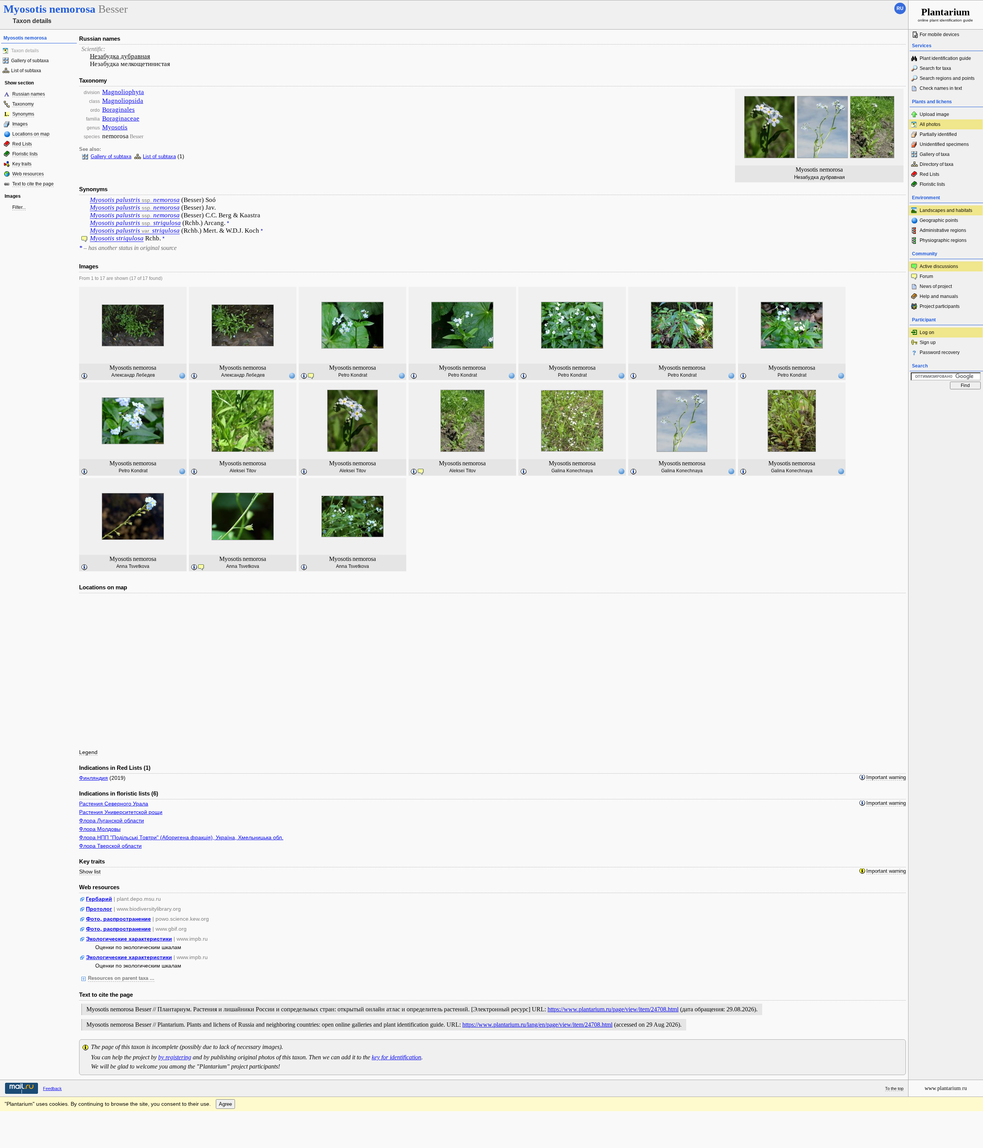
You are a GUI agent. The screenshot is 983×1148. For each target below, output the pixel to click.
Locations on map (31, 134)
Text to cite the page (33, 184)
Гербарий (99, 899)
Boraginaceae (120, 118)
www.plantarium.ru (946, 1088)
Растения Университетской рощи (120, 812)
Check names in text (941, 88)
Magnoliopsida (122, 100)
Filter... (19, 207)
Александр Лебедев (133, 375)
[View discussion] (84, 240)
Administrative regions (943, 230)
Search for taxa (935, 68)
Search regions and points (947, 78)
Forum (926, 276)
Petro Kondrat (352, 375)
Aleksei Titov (243, 470)
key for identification (396, 1057)
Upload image (934, 114)
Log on (927, 332)
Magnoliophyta (123, 92)
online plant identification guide (945, 14)
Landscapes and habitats (946, 210)
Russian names (28, 94)
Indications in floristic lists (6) (118, 793)
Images (20, 124)
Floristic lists (25, 154)
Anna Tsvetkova (132, 566)
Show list (90, 871)
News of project (936, 286)
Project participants (940, 306)
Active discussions (939, 266)
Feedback (52, 1088)
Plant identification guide (945, 58)
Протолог (99, 909)
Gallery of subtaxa (30, 60)
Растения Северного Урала (113, 804)
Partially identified (938, 134)
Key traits (21, 164)
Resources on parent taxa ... (121, 978)
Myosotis (114, 127)
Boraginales (118, 109)
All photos (930, 124)
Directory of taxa (936, 164)
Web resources (28, 174)
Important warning (886, 777)
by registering (174, 1057)
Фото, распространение (118, 919)
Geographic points (939, 220)
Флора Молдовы (100, 829)
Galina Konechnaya (572, 470)
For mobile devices (939, 34)
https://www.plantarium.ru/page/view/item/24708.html (613, 1009)
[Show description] (84, 376)
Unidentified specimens (944, 144)
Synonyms (23, 114)
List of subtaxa (26, 70)
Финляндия (93, 778)
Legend (88, 752)
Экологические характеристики (129, 939)
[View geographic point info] (182, 375)
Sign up (928, 342)
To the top (894, 1088)
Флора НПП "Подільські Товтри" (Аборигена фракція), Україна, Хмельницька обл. (181, 837)
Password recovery (940, 352)
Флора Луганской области (111, 820)
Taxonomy (23, 104)
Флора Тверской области (110, 846)
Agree (225, 1104)
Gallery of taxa (935, 154)
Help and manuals (939, 296)
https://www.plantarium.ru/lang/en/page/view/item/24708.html (537, 1024)
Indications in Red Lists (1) (115, 767)
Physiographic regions (943, 240)
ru (900, 8)
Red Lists (22, 144)
